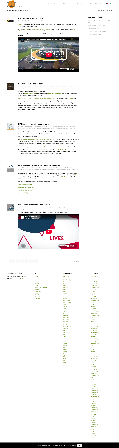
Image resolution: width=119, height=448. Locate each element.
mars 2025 (93, 297)
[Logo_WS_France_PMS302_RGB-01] (10, 207)
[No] (117, 445)
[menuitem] (43, 4)
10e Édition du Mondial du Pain (94, 34)
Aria (39, 86)
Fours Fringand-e (67, 302)
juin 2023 (93, 319)
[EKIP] (14, 4)
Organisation (38, 297)
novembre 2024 (94, 298)
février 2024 (94, 308)
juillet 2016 (93, 428)
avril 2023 (93, 321)
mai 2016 (93, 431)
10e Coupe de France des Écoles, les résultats (97, 31)
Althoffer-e (65, 287)
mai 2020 (93, 364)
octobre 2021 (94, 342)
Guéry (64, 304)
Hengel (64, 308)
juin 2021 (93, 347)
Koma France (69, 86)
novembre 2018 (94, 392)
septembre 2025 (95, 287)
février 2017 (94, 420)
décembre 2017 (94, 409)
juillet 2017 (93, 415)
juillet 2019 (93, 377)
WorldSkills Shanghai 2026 (93, 28)
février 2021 (94, 355)
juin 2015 (93, 437)
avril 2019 (93, 383)
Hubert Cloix (54, 86)
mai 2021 (93, 349)
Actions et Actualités (40, 278)
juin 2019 (93, 379)
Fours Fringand (49, 86)
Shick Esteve (49, 88)
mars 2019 (93, 385)
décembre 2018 (94, 390)
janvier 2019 (94, 388)
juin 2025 (93, 291)
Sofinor (33, 20)
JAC (65, 86)
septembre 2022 (95, 332)
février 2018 (94, 405)
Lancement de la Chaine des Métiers (34, 204)
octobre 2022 (94, 330)
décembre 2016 (94, 424)
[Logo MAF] (10, 168)
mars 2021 (93, 353)
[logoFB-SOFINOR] (10, 21)
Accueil (37, 276)
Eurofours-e (65, 298)
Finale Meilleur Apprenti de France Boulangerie (39, 165)
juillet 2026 (93, 276)
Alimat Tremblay (35, 86)
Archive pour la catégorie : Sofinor (17, 10)
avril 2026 (93, 278)
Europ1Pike (40, 20)
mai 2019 (93, 381)
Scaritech (44, 88)
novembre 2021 (94, 340)
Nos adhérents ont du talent (30, 18)
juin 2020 (93, 362)
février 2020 (94, 368)
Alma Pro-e (65, 283)
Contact (37, 283)
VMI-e (64, 362)
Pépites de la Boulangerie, (54, 93)
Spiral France (62, 88)
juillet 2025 (93, 289)
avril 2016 (93, 433)
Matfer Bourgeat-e (67, 325)
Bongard (65, 293)
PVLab (64, 336)
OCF (34, 88)
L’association (38, 291)
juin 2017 (93, 417)
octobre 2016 (94, 426)
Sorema (57, 88)
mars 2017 (93, 418)
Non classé (65, 328)
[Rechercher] (110, 4)
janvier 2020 (94, 370)
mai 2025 (93, 293)
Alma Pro (65, 282)
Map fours (75, 86)
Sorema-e (65, 351)
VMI (69, 88)
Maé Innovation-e (67, 319)
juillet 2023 (93, 317)
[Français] (107, 4)
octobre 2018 (94, 394)
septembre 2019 (95, 375)
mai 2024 (93, 304)
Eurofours (43, 86)
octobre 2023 (94, 313)
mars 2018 (93, 403)
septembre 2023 (95, 315)
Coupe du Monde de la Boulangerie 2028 (96, 25)
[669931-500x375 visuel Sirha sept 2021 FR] (10, 126)
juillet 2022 (93, 334)
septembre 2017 (95, 413)
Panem (37, 88)
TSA (64, 357)
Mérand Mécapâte (29, 88)
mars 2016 (93, 435)
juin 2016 (93, 430)
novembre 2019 (94, 372)
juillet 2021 (93, 345)
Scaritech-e (65, 343)
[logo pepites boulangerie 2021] (10, 86)
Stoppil (66, 88)
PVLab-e (65, 338)
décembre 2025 (94, 283)
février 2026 (94, 280)
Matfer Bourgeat (21, 88)
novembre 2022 (94, 328)
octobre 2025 (94, 285)
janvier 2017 (94, 422)
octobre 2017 (94, 411)
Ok (79, 445)
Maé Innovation (66, 317)
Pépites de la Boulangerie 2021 (32, 83)
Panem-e (65, 334)
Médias (36, 293)
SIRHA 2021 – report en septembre (33, 124)
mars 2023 (93, 323)
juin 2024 (93, 302)
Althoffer (65, 285)
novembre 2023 (94, 312)
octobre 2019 (94, 373)
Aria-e (64, 291)
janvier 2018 (94, 407)
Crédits (36, 285)
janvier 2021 (94, 357)
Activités (37, 280)
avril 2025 (93, 295)
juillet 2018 (93, 398)
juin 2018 (93, 400)
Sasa (40, 88)
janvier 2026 (94, 282)
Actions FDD (66, 276)
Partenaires (38, 298)
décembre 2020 (94, 358)
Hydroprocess (61, 86)
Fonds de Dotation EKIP (41, 287)
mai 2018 (93, 401)
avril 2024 (93, 306)
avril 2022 (93, 336)
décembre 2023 (94, 310)
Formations (37, 289)
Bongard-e (65, 295)
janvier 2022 (94, 338)
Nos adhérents (38, 295)
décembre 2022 (94, 327)
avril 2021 (93, 351)
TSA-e (64, 358)
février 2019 (94, 387)
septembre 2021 (95, 343)
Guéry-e (65, 306)
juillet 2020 (93, 360)
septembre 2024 (95, 300)
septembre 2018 (95, 396)
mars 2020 (93, 366)
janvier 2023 (94, 325)
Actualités (29, 20)
